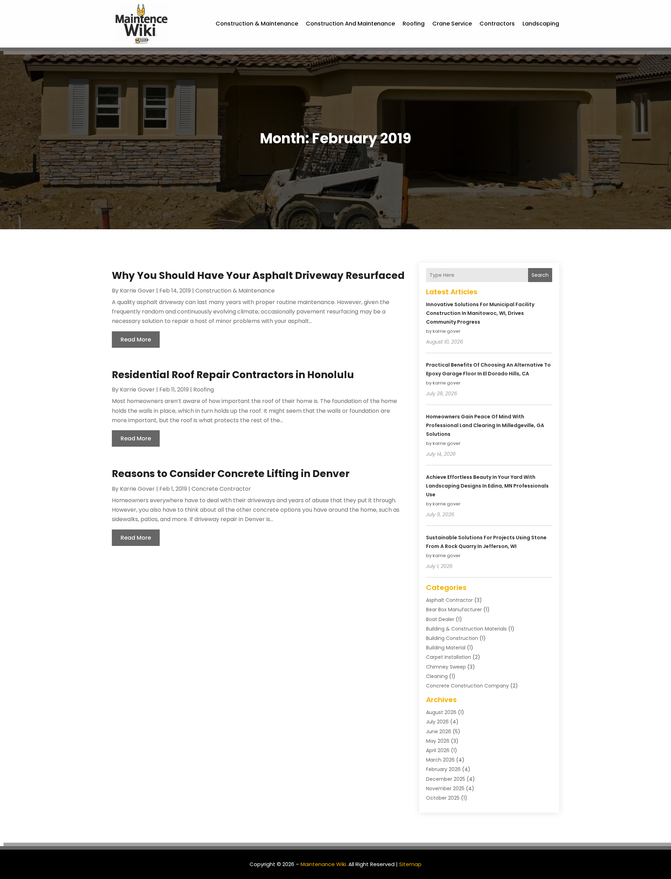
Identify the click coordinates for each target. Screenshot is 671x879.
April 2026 (437, 750)
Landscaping (540, 24)
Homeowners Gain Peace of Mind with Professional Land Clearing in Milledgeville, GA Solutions (485, 425)
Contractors (497, 24)
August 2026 (441, 712)
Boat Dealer (440, 619)
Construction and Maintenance (350, 24)
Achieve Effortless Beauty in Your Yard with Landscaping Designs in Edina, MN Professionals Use (487, 486)
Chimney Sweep (446, 666)
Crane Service (452, 24)
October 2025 (443, 797)
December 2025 (445, 779)
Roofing (414, 24)
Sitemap (410, 864)
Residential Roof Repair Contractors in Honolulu (233, 375)
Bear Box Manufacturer (454, 609)
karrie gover (137, 291)
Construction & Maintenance (257, 24)
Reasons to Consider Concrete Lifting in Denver (230, 474)
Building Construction (452, 638)
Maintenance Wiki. (324, 864)
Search (540, 275)
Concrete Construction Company (467, 685)
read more (136, 340)
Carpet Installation (448, 657)
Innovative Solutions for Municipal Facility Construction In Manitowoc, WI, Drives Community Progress (480, 313)
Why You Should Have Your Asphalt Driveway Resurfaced (258, 275)
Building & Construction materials (466, 628)
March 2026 (440, 759)
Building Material (446, 647)
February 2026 (443, 769)
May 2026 (437, 740)
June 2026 (438, 731)
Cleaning (437, 676)
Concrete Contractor (221, 489)
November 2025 (445, 788)
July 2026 (437, 721)
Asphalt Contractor (449, 600)
